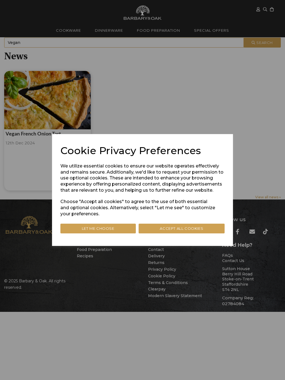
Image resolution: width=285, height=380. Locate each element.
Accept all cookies (181, 228)
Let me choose (98, 228)
